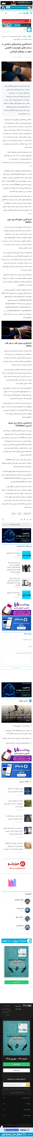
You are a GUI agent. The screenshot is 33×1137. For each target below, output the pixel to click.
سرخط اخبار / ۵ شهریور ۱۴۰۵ (13, 554)
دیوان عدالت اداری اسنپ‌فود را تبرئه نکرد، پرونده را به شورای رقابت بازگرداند (13, 581)
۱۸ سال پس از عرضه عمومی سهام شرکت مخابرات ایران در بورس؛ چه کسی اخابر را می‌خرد (13, 831)
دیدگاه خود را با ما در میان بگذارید (24, 653)
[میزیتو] (16, 866)
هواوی (13, 513)
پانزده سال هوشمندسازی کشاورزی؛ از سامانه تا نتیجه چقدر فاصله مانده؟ (13, 804)
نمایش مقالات (16, 1070)
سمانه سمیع (20, 917)
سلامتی (19, 513)
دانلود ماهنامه (16, 1064)
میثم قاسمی (20, 926)
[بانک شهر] (16, 21)
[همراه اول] (16, 1135)
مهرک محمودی (19, 900)
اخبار (24, 30)
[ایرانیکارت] (16, 1130)
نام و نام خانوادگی (27, 640)
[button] (31, 13)
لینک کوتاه (7, 524)
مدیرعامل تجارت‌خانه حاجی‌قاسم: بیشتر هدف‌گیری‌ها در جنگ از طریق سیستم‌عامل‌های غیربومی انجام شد (13, 567)
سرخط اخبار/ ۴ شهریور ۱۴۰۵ (13, 594)
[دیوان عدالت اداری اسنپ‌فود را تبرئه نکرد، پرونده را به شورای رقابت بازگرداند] (26, 586)
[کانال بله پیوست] (16, 7)
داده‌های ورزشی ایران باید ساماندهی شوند (18, 743)
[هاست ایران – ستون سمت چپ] (16, 535)
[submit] (28, 1084)
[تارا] (16, 608)
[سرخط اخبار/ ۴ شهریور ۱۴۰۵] (26, 599)
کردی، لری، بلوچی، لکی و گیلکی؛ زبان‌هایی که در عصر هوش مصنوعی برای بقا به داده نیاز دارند (13, 846)
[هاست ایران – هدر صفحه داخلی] (16, 25)
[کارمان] (16, 882)
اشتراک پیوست (16, 982)
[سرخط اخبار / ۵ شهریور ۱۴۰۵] (26, 559)
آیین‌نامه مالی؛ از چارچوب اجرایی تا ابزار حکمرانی (16, 738)
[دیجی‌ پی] (16, 3)
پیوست (29, 36)
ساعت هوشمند (27, 513)
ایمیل (30, 646)
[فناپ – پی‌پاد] (16, 623)
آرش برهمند (20, 908)
